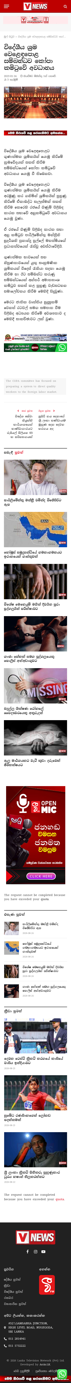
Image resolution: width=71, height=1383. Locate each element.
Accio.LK (45, 1364)
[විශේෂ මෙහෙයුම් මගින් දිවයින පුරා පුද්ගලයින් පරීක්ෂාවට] (35, 581)
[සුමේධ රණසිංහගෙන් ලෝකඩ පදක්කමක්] (35, 1092)
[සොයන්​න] (65, 6)
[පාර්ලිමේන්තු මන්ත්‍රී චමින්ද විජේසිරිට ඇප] (35, 477)
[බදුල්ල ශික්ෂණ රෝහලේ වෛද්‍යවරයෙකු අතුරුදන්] (35, 685)
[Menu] (6, 6)
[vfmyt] (35, 20)
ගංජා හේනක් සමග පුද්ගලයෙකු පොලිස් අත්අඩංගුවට (29, 659)
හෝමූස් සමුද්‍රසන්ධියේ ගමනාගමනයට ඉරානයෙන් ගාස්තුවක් (33, 554)
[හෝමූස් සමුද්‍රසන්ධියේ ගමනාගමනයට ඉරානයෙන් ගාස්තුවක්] (35, 529)
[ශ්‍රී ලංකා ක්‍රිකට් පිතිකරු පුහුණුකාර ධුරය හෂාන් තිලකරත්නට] (35, 1149)
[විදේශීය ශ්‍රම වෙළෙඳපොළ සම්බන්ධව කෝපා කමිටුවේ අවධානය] (35, 102)
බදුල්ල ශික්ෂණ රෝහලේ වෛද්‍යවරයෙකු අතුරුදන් (24, 711)
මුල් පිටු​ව (9, 36)
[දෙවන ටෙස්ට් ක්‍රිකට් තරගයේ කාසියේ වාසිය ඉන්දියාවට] (35, 1035)
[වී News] (35, 6)
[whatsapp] (35, 347)
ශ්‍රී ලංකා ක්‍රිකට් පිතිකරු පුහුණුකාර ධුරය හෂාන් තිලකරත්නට (32, 1174)
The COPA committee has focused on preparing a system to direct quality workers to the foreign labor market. (31, 386)
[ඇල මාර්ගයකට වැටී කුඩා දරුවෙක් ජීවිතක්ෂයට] (35, 737)
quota (45, 899)
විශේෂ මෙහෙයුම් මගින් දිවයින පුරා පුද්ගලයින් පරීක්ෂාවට (32, 606)
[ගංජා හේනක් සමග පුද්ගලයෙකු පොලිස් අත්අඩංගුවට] (35, 633)
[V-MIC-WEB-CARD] (35, 835)
